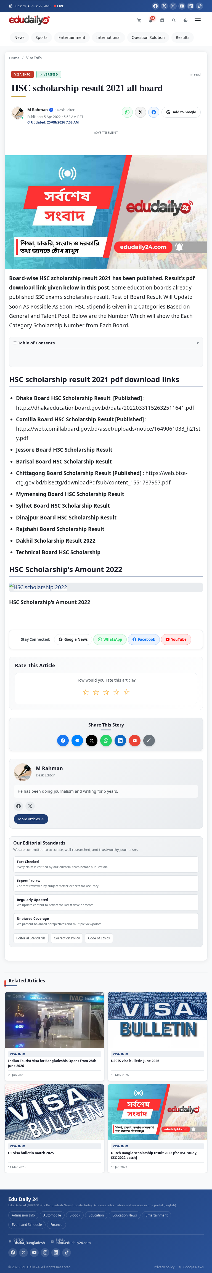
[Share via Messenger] (77, 740)
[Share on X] (91, 740)
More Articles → (31, 818)
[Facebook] (155, 6)
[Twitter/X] (23, 1252)
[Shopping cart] (139, 20)
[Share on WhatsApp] (127, 112)
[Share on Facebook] (153, 112)
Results (182, 37)
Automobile (52, 1215)
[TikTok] (199, 6)
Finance (56, 1224)
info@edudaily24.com (73, 1243)
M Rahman (37, 109)
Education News (124, 1215)
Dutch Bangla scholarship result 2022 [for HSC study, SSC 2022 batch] (154, 1155)
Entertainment (72, 37)
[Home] (29, 20)
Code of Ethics (99, 938)
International (108, 37)
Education (96, 1215)
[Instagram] (173, 6)
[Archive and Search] (162, 20)
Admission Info (23, 1215)
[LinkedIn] (190, 6)
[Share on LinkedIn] (120, 740)
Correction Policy (67, 938)
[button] (106, 344)
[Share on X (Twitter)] (140, 112)
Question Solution (148, 37)
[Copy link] (149, 740)
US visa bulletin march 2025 (31, 1152)
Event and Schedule (27, 1224)
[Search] (174, 20)
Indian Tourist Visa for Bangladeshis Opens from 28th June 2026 (52, 1063)
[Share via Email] (135, 740)
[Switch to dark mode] (185, 20)
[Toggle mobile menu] (197, 20)
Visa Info (22, 74)
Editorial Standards (31, 938)
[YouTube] (182, 6)
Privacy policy (164, 1267)
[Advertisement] (106, 148)
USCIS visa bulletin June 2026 (135, 1060)
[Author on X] (30, 806)
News (19, 37)
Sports (41, 37)
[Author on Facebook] (18, 806)
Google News (193, 1267)
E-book (75, 1215)
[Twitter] (164, 6)
